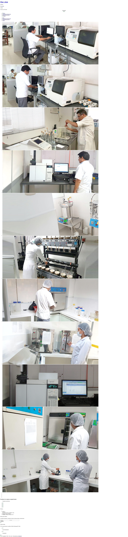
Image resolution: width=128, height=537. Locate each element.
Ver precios (2, 6)
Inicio (4, 13)
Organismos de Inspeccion (6, 14)
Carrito (4, 16)
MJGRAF (20, 536)
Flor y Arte (4, 2)
